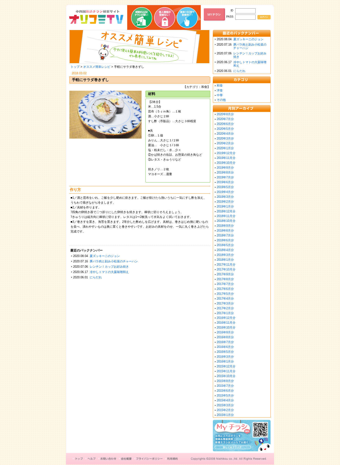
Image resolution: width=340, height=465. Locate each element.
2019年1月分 (225, 206)
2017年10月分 (226, 269)
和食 (220, 85)
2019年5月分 (225, 187)
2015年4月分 (225, 400)
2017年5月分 (225, 293)
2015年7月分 (225, 386)
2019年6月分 (225, 182)
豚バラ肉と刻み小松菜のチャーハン (114, 261)
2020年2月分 (225, 143)
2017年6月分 (225, 289)
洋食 (220, 90)
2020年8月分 (225, 114)
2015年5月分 (225, 395)
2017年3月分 (225, 303)
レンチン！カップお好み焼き (109, 266)
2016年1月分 (225, 361)
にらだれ (96, 277)
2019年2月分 (225, 201)
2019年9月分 (225, 167)
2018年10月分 (226, 221)
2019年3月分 (225, 196)
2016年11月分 (226, 322)
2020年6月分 (225, 124)
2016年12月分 (226, 317)
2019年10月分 (226, 162)
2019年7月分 (225, 177)
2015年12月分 (226, 366)
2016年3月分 (225, 356)
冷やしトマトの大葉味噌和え (109, 272)
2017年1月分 (225, 313)
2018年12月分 (226, 211)
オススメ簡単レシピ (96, 66)
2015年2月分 (225, 410)
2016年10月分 (226, 327)
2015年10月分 (226, 376)
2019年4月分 (225, 192)
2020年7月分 (225, 119)
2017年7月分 (225, 284)
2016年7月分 (225, 342)
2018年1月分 (225, 259)
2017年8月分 (225, 279)
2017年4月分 (225, 298)
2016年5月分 (225, 351)
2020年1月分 (225, 148)
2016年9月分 (225, 332)
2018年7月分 (225, 235)
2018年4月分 (225, 250)
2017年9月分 (225, 274)
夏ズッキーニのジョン (105, 256)
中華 (220, 95)
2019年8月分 (225, 172)
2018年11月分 (226, 216)
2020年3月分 (225, 138)
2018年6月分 (225, 240)
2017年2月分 (225, 308)
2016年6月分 (225, 347)
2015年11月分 (226, 371)
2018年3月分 (225, 255)
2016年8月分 (225, 337)
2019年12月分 (226, 153)
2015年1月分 (225, 415)
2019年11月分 (226, 158)
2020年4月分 (225, 133)
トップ (75, 66)
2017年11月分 (226, 264)
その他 (221, 100)
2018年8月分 (225, 230)
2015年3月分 (225, 405)
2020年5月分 (225, 128)
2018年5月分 (225, 245)
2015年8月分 (225, 381)
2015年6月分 (225, 390)
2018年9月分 (225, 225)
